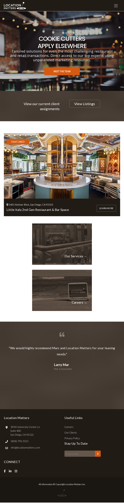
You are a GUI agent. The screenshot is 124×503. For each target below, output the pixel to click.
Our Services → (76, 256)
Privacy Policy (72, 438)
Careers (68, 426)
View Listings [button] (84, 104)
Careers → (79, 302)
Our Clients (70, 432)
